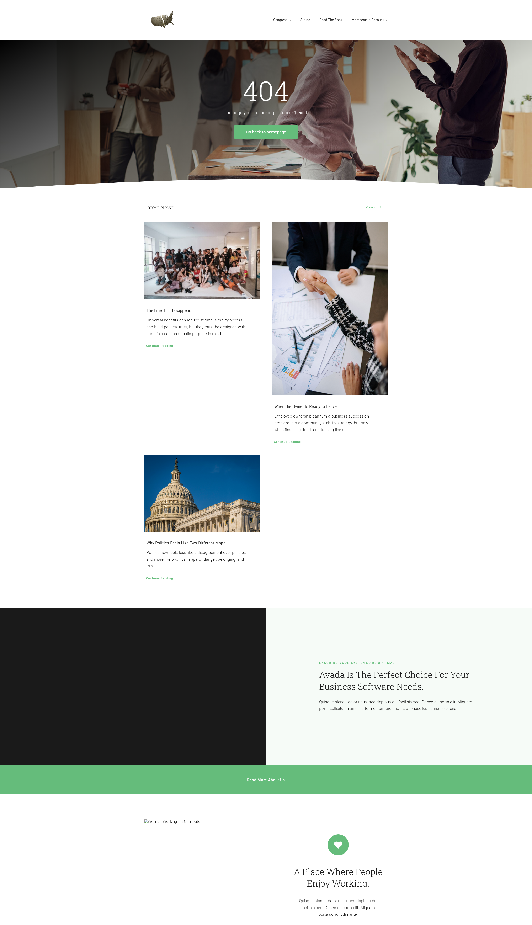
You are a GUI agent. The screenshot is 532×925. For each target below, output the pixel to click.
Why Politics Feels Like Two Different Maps (186, 543)
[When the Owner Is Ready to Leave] (330, 308)
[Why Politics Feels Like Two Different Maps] (202, 493)
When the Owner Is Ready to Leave (305, 406)
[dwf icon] (161, 20)
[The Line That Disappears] (202, 260)
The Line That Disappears (169, 310)
